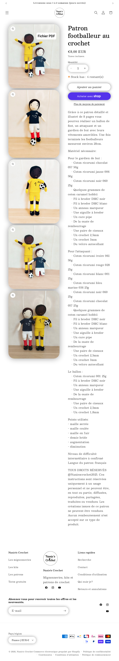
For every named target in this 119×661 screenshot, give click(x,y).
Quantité (73, 62)
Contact (83, 567)
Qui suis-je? (85, 582)
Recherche (84, 560)
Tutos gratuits (17, 582)
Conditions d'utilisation (92, 574)
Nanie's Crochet (25, 651)
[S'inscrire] (64, 610)
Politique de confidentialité (97, 651)
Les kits (13, 567)
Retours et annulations (92, 589)
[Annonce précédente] (6, 3)
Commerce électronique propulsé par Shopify (57, 651)
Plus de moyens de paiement (89, 104)
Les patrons (15, 574)
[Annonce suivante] (113, 3)
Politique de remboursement (96, 654)
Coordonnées (45, 654)
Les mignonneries (19, 560)
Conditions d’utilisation (67, 654)
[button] (7, 12)
